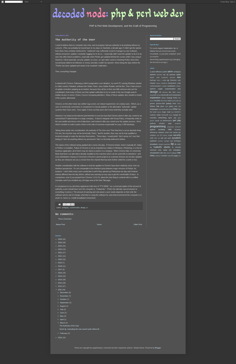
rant (169, 129)
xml (171, 156)
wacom (169, 153)
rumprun (153, 135)
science (164, 135)
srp (159, 138)
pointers (162, 123)
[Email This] (64, 204)
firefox (175, 98)
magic (164, 112)
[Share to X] (68, 204)
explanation (168, 48)
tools (179, 144)
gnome (152, 103)
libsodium (166, 109)
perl (174, 120)
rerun (167, 132)
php (179, 120)
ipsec (162, 106)
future (170, 101)
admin (170, 71)
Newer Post (60, 224)
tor (151, 147)
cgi (168, 80)
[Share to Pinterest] (73, 204)
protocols (178, 127)
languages (154, 109)
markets (153, 115)
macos (159, 112)
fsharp (165, 100)
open (179, 118)
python (152, 129)
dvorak (159, 95)
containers (171, 86)
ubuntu (167, 147)
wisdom (164, 156)
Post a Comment (64, 219)
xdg (169, 155)
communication (155, 86)
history (152, 51)
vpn (161, 153)
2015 (60, 276)
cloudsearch (172, 83)
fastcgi (169, 98)
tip (175, 48)
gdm (177, 100)
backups (153, 80)
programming (158, 126)
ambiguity (65, 208)
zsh (179, 155)
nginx (170, 118)
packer (152, 120)
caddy (164, 80)
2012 (60, 286)
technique (177, 141)
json (175, 106)
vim (170, 150)
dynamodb (165, 95)
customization (75, 208)
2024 (60, 246)
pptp (169, 123)
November (64, 296)
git (180, 100)
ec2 (170, 95)
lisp (179, 109)
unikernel (153, 150)
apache (153, 74)
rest (171, 132)
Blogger (158, 348)
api (164, 74)
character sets (175, 80)
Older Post (138, 224)
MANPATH (177, 112)
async (152, 77)
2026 (60, 239)
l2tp (180, 106)
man (172, 112)
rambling (161, 129)
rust (158, 135)
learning (161, 109)
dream (179, 92)
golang (168, 103)
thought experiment (164, 144)
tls (175, 144)
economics (176, 95)
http (157, 106)
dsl (155, 95)
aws (179, 77)
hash (174, 103)
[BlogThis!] (66, 204)
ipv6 (166, 106)
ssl (165, 138)
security (177, 135)
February (64, 333)
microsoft (164, 115)
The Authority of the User (69, 326)
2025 (60, 242)
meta (159, 115)
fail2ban (164, 98)
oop (175, 118)
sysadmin (176, 138)
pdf (161, 120)
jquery (171, 106)
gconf (174, 100)
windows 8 (158, 155)
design (83, 208)
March (63, 323)
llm (151, 112)
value (165, 150)
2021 (60, 256)
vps (164, 153)
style (169, 138)
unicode (178, 147)
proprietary (170, 127)
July (62, 309)
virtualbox (177, 150)
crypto (160, 89)
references (153, 132)
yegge (175, 156)
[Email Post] (59, 204)
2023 (60, 249)
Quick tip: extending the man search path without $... (80, 329)
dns (170, 92)
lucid (154, 112)
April (62, 319)
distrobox (165, 92)
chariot (152, 83)
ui (87, 208)
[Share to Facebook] (71, 204)
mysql (175, 115)
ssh (162, 138)
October (63, 299)
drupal (152, 95)
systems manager (163, 141)
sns (155, 138)
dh (160, 92)
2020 (60, 259)
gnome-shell (160, 103)
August (63, 306)
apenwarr (159, 74)
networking (162, 118)
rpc (179, 132)
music (170, 115)
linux (175, 109)
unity (159, 150)
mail (168, 112)
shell (151, 138)
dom (174, 92)
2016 (60, 273)
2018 (60, 266)
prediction (178, 123)
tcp (171, 141)
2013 (60, 283)
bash (158, 80)
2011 (60, 290)
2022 (60, 253)
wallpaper (174, 153)
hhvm (179, 103)
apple (178, 74)
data (179, 89)
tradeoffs (158, 147)
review (175, 132)
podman (153, 123)
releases (161, 132)
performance (167, 120)
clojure (158, 83)
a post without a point (158, 72)
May (62, 316)
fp (162, 101)
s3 (161, 135)
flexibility (157, 101)
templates (154, 144)
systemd (153, 141)
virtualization (155, 153)
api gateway (170, 74)
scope (170, 135)
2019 (60, 263)
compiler (164, 86)
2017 (60, 269)
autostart (172, 77)
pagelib (157, 120)
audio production (162, 77)
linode (171, 109)
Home (99, 224)
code (179, 83)
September (64, 303)
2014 (60, 280)
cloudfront (164, 83)
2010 (60, 338)
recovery (178, 129)
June (62, 313)
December (64, 292)
